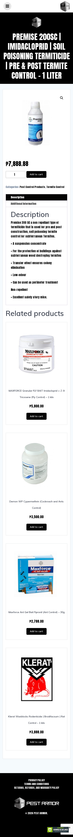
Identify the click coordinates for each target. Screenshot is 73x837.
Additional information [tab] (23, 204)
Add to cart (36, 174)
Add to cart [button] (36, 416)
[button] (61, 98)
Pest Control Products (32, 187)
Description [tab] (17, 197)
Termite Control (55, 187)
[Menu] (7, 6)
